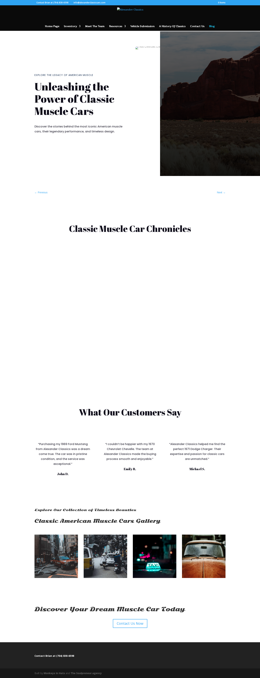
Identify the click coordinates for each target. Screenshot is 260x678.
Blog (212, 26)
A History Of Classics (172, 26)
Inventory (70, 26)
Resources (115, 26)
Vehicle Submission (142, 26)
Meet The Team (95, 26)
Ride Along (62, 277)
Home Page (52, 26)
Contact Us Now (130, 623)
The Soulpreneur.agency (86, 673)
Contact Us (197, 26)
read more (45, 291)
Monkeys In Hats (55, 673)
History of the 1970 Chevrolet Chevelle (67, 341)
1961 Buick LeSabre (52, 271)
